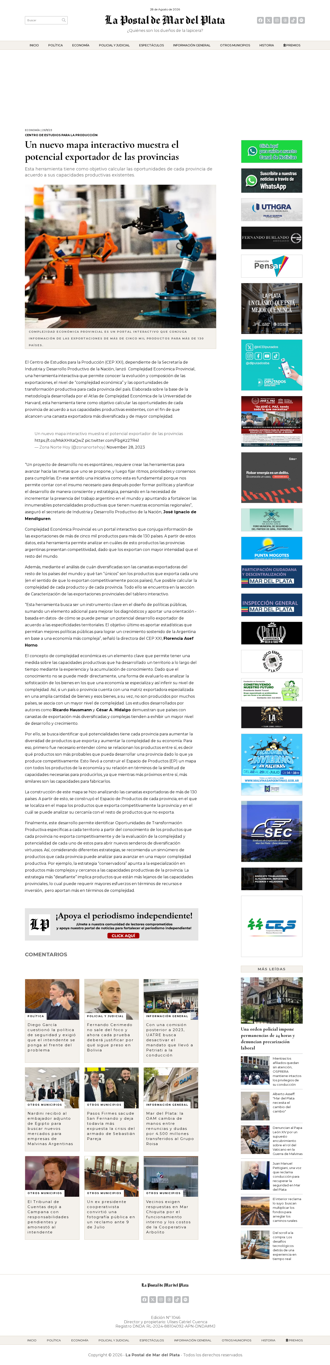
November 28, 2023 (126, 447)
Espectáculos (151, 45)
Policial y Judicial (114, 45)
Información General (191, 45)
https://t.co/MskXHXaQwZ (59, 440)
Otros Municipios (235, 45)
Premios (293, 45)
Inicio (34, 45)
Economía (80, 45)
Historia (266, 45)
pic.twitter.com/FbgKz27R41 (112, 440)
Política (55, 45)
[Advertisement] (165, 86)
